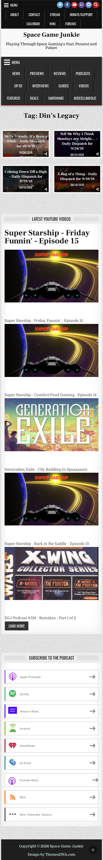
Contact (34, 14)
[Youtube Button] (74, 5)
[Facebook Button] (67, 5)
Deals (34, 98)
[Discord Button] (89, 5)
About (14, 14)
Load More (17, 626)
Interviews (40, 86)
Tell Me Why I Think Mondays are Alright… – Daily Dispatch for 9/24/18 (77, 141)
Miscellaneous (85, 98)
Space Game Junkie (51, 35)
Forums (70, 23)
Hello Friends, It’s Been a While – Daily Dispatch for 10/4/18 (26, 141)
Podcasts (83, 73)
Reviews (60, 73)
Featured (13, 98)
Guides (64, 86)
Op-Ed (18, 86)
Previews (37, 73)
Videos (84, 86)
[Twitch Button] (81, 5)
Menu (14, 5)
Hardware (56, 98)
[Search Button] (96, 5)
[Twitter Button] (60, 5)
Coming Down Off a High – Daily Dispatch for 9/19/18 (26, 176)
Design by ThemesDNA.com (51, 855)
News (16, 73)
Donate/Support (81, 14)
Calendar (33, 23)
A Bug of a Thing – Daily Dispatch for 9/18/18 (77, 176)
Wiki (52, 23)
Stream (55, 14)
